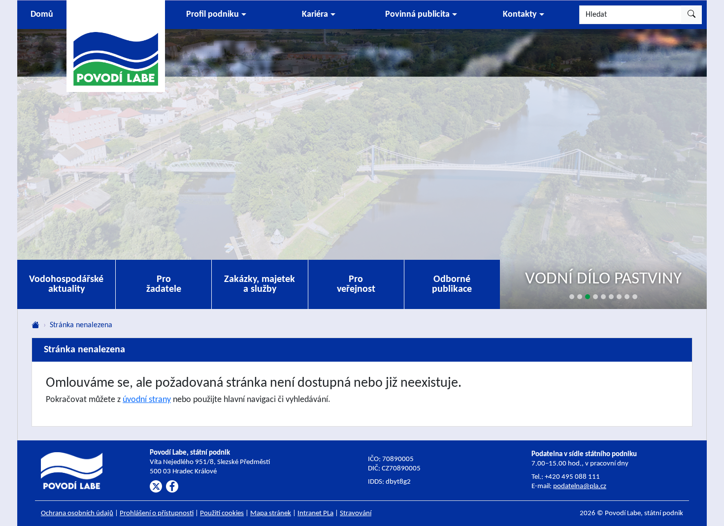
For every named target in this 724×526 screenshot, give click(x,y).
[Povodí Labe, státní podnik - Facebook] (172, 486)
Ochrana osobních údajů (77, 513)
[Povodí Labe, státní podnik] (115, 45)
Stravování (355, 513)
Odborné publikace (452, 284)
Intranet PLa (315, 513)
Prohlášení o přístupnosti (157, 513)
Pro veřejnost (356, 284)
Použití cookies (222, 513)
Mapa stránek (270, 513)
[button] (216, 14)
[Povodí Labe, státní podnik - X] (156, 486)
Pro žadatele (163, 284)
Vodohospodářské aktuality (66, 284)
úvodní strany (147, 399)
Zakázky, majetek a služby (259, 284)
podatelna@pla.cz (579, 486)
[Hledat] (691, 14)
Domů (42, 14)
